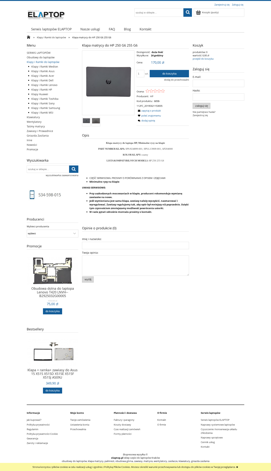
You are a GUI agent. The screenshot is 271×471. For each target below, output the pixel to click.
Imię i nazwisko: (92, 239)
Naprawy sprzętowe (212, 437)
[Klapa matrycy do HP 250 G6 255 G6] (86, 120)
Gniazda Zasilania (38, 135)
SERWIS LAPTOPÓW (39, 52)
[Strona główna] (46, 14)
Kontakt (161, 419)
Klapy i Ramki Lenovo (44, 85)
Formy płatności (122, 433)
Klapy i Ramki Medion (44, 66)
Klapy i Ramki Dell (42, 80)
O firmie (161, 424)
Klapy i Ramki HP (41, 89)
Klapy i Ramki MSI (42, 112)
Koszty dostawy (122, 424)
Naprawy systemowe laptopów (218, 424)
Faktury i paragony (124, 419)
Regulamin (32, 429)
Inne (29, 140)
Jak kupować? (34, 419)
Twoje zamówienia (80, 419)
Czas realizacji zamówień (127, 429)
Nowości (32, 145)
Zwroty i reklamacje (37, 443)
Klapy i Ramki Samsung (45, 108)
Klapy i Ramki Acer (42, 75)
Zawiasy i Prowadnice (40, 131)
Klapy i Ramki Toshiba (44, 98)
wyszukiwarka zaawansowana (62, 175)
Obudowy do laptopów (41, 57)
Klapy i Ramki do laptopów (43, 62)
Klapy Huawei (39, 94)
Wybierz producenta (38, 226)
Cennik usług (208, 442)
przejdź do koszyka (203, 58)
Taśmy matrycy (36, 126)
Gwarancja (32, 438)
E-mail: (197, 77)
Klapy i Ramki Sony (43, 103)
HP (151, 96)
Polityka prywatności (38, 424)
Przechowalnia (78, 429)
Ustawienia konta (79, 424)
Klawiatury (33, 117)
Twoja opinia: (90, 252)
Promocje (32, 149)
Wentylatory (34, 122)
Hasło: (196, 90)
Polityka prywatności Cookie (42, 433)
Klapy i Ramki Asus (43, 71)
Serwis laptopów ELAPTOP (215, 419)
